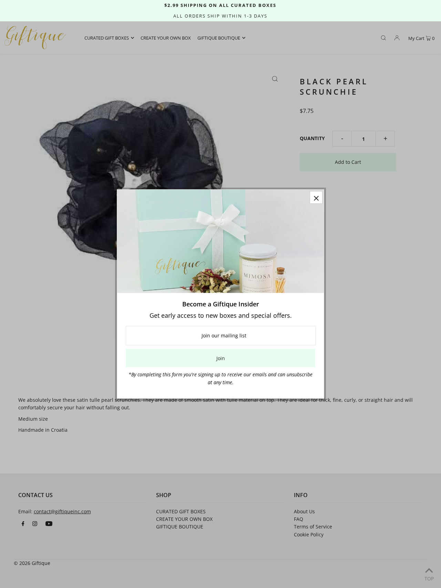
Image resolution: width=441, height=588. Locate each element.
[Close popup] (316, 197)
